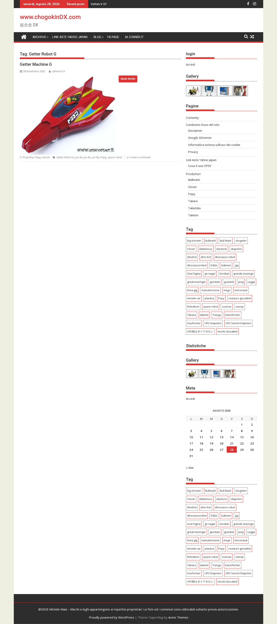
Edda (214, 265)
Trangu (216, 315)
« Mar (190, 468)
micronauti (240, 290)
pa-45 (87, 157)
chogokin (241, 240)
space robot (115, 157)
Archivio (39, 37)
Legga (251, 282)
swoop (239, 306)
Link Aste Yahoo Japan (69, 37)
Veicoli (46, 157)
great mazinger (196, 282)
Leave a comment (140, 157)
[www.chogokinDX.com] (23, 36)
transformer (232, 315)
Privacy (193, 152)
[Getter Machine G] (68, 78)
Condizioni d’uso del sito (202, 125)
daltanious (205, 249)
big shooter (194, 240)
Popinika (28, 157)
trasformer (194, 323)
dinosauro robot (225, 257)
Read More (128, 78)
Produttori (193, 174)
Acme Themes (178, 617)
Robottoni (193, 306)
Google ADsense (200, 138)
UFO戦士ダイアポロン (200, 331)
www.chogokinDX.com (50, 16)
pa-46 (95, 157)
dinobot (192, 257)
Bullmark (194, 180)
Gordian (224, 273)
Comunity (192, 118)
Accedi (190, 64)
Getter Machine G (36, 64)
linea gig (192, 290)
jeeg (241, 282)
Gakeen (226, 265)
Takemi (193, 215)
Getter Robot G (65, 157)
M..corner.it (134, 37)
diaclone (221, 249)
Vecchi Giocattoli (227, 331)
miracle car (194, 298)
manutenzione (210, 290)
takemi (204, 315)
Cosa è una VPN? (200, 166)
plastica (209, 298)
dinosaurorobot (197, 265)
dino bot (206, 257)
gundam (215, 282)
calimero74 (58, 71)
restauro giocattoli (240, 298)
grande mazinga (243, 273)
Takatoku (194, 208)
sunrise (226, 306)
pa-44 (78, 157)
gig (236, 265)
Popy (38, 157)
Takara (193, 201)
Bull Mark (225, 240)
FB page (113, 37)
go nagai (210, 273)
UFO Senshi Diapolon (238, 323)
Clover (192, 187)
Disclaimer (195, 130)
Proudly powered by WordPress (111, 617)
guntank (229, 282)
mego (226, 290)
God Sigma (194, 273)
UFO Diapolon (213, 323)
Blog (97, 37)
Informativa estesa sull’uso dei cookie (214, 145)
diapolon (236, 249)
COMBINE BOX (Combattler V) (112, 4)
